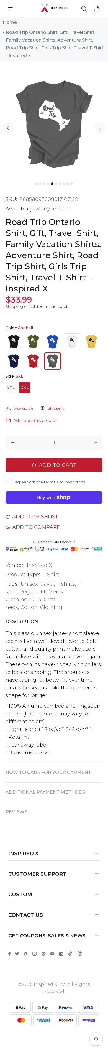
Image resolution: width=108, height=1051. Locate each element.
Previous (8, 128)
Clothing (51, 607)
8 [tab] (63, 183)
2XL (11, 387)
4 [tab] (48, 183)
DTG (35, 599)
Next (100, 128)
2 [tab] (40, 183)
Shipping (14, 306)
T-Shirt (50, 575)
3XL (25, 387)
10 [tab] (71, 183)
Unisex (29, 584)
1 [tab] (36, 183)
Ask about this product (35, 420)
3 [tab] (44, 183)
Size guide (23, 408)
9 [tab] (67, 183)
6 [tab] (56, 183)
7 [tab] (59, 183)
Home (10, 22)
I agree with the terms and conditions (48, 481)
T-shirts (65, 584)
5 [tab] (52, 183)
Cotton (29, 607)
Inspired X (39, 565)
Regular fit (32, 592)
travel (47, 584)
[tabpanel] (54, 124)
